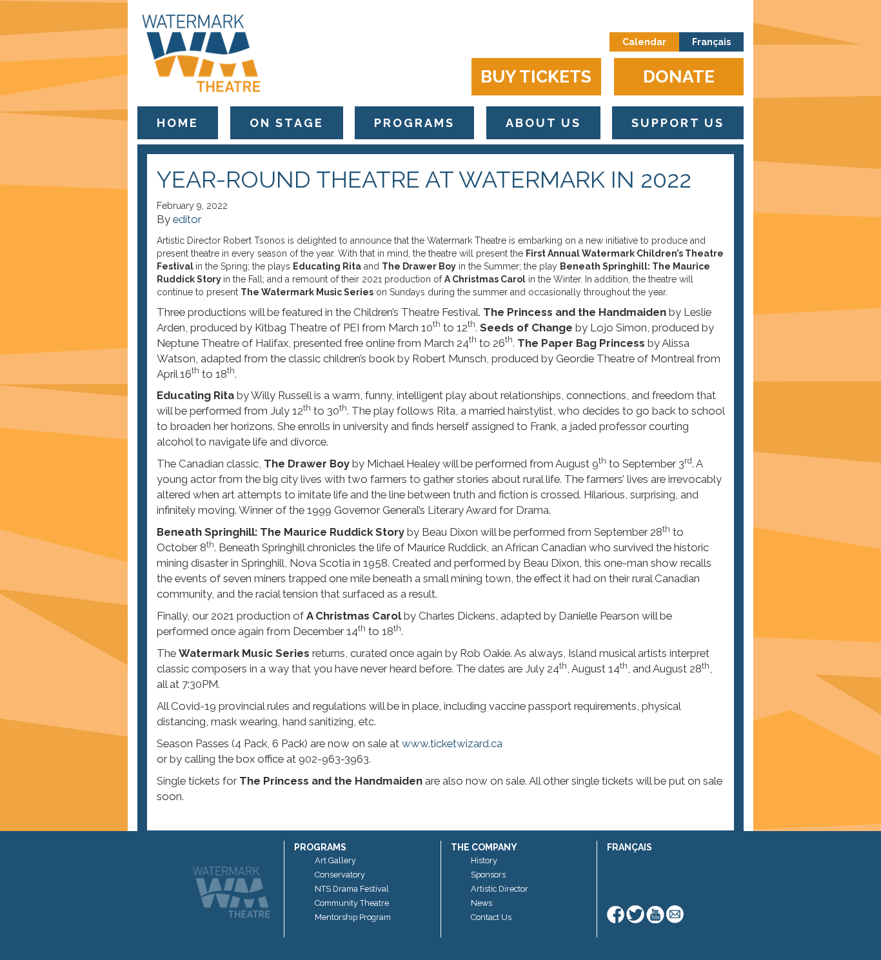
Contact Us (491, 917)
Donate (679, 76)
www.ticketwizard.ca (452, 743)
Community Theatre (352, 903)
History (484, 860)
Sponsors (488, 874)
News (481, 903)
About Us (543, 123)
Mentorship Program (353, 917)
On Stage (287, 123)
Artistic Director (499, 889)
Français (711, 42)
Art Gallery (335, 860)
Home (178, 123)
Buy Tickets (535, 76)
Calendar (644, 42)
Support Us (677, 123)
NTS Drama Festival (352, 889)
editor (187, 219)
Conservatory (340, 874)
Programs (414, 123)
